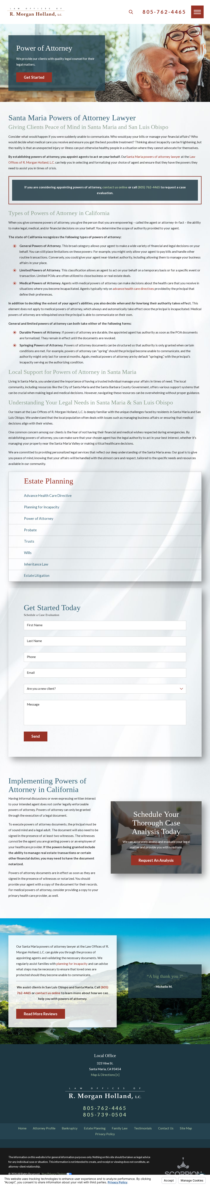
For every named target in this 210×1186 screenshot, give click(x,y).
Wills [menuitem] (28, 553)
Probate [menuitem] (30, 530)
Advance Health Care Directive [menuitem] (48, 495)
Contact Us (165, 1128)
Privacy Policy (105, 1134)
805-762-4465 (164, 12)
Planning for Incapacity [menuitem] (41, 507)
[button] (197, 12)
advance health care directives (133, 288)
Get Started (34, 77)
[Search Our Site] (131, 12)
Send (35, 736)
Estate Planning (95, 1128)
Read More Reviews (40, 1014)
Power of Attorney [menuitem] (38, 518)
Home (22, 1128)
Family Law (120, 1128)
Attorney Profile (44, 1128)
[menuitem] (22, 1128)
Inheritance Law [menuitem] (36, 564)
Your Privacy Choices (53, 1174)
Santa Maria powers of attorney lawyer (153, 156)
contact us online (115, 187)
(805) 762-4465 (149, 187)
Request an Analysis (156, 860)
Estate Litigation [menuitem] (36, 575)
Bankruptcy (70, 1128)
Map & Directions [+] (105, 1075)
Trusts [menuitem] (29, 541)
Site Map (186, 1128)
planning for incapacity (72, 963)
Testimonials (143, 1128)
